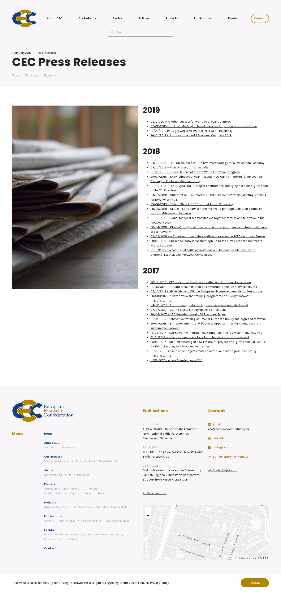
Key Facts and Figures (57, 475)
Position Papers (91, 520)
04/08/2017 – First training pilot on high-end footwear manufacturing (199, 305)
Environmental (72, 488)
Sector (117, 18)
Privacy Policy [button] (159, 583)
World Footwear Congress (104, 534)
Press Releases (66, 520)
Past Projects (80, 507)
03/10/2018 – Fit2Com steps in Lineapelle (179, 167)
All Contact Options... (222, 470)
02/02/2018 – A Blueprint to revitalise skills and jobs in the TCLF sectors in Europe (207, 236)
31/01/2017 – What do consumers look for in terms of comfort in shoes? (199, 337)
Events (233, 18)
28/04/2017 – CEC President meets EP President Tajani (188, 314)
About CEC (54, 18)
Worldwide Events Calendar (61, 539)
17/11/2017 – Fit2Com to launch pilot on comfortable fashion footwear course (203, 287)
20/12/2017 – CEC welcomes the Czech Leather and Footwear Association (200, 282)
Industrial (93, 488)
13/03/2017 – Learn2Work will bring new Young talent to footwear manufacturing (206, 332)
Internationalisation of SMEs (112, 507)
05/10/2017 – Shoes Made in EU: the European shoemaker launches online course (206, 291)
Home (48, 433)
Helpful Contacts (81, 461)
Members (50, 447)
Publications (203, 18)
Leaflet (236, 558)
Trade (101, 493)
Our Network (87, 18)
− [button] (148, 515)
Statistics (83, 475)
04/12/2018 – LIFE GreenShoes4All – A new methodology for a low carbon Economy (207, 163)
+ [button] (148, 509)
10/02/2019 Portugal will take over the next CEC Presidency (191, 131)
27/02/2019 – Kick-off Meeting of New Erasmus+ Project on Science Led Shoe (203, 126)
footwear (34, 75)
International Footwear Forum (63, 534)
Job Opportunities (118, 520)
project (52, 75)
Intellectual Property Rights (61, 493)
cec (18, 75)
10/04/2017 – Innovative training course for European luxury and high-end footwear (208, 319)
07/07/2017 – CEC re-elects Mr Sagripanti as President (188, 309)
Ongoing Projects (55, 507)
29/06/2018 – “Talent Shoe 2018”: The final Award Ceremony (191, 204)
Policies (144, 18)
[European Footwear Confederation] (24, 18)
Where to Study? (107, 461)
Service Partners (54, 461)
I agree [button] (255, 582)
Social (88, 493)
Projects (172, 18)
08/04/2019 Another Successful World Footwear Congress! (190, 121)
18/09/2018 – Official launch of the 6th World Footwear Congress (195, 172)
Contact (260, 18)
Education (50, 488)
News (47, 520)
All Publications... (154, 493)
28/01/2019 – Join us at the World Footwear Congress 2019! (191, 135)
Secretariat (69, 447)
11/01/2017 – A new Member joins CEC (176, 360)
